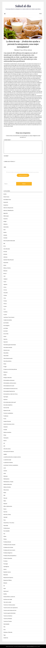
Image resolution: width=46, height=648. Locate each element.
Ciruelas (5, 300)
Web (5, 167)
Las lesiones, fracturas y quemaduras (10, 465)
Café (4, 276)
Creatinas (5, 311)
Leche (4, 467)
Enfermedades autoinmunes (8, 380)
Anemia (4, 232)
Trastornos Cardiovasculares (9, 604)
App (4, 243)
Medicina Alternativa (7, 484)
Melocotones (6, 489)
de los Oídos (5, 333)
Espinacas (5, 399)
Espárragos (5, 396)
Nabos (4, 500)
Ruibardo (5, 582)
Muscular (5, 498)
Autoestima (5, 262)
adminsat (30, 50)
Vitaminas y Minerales (7, 632)
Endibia (4, 374)
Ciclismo (5, 295)
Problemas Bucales (7, 541)
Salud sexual (5, 591)
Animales (5, 235)
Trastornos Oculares (7, 621)
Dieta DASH (5, 355)
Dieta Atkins (5, 352)
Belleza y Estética (7, 267)
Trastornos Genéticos (7, 615)
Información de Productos (8, 451)
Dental (4, 336)
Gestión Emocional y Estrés (8, 424)
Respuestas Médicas (7, 580)
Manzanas (5, 476)
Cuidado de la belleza (7, 320)
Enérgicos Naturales (7, 377)
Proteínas (5, 561)
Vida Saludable (6, 624)
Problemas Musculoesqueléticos (9, 555)
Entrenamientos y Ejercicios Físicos (10, 394)
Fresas (4, 418)
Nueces (4, 509)
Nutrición (5, 511)
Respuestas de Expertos (8, 577)
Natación (5, 503)
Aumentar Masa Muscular (8, 259)
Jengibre (5, 454)
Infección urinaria (6, 448)
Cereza (4, 287)
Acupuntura (5, 205)
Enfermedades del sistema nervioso (10, 388)
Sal (4, 585)
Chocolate (5, 292)
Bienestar (5, 270)
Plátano (5, 539)
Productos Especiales (7, 558)
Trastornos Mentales (7, 618)
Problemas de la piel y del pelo (9, 544)
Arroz (4, 246)
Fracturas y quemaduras (8, 413)
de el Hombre (6, 322)
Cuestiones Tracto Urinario (8, 317)
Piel (4, 533)
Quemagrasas (6, 566)
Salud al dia (23, 6)
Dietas (4, 363)
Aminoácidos (6, 226)
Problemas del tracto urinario (9, 550)
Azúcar (4, 265)
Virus (4, 629)
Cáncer (4, 281)
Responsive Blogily (30, 646)
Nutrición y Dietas (7, 514)
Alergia (4, 221)
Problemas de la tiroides (8, 547)
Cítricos (5, 303)
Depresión (5, 341)
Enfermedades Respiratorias (9, 391)
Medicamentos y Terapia (8, 481)
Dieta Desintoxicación (7, 358)
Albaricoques (6, 215)
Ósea (4, 520)
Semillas (5, 593)
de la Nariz (5, 331)
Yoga (4, 635)
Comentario (7, 139)
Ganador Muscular (7, 421)
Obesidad (5, 517)
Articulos (5, 254)
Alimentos (5, 224)
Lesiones (5, 470)
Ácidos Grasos (6, 196)
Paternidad (5, 525)
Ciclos (4, 298)
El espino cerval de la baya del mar (10, 369)
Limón (4, 473)
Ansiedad (5, 237)
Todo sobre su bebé (7, 602)
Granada (5, 429)
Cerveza (5, 289)
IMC (4, 446)
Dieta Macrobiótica (7, 361)
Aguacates (5, 213)
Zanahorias (5, 637)
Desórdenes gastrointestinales (9, 344)
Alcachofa (5, 218)
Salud (4, 588)
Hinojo (4, 435)
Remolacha (5, 574)
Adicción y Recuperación (8, 207)
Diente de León (6, 350)
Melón (4, 492)
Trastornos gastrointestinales (9, 613)
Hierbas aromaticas (7, 432)
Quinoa (4, 569)
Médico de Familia (7, 487)
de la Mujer (5, 328)
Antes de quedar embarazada (9, 240)
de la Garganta (6, 325)
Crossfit (5, 314)
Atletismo (5, 257)
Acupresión (5, 202)
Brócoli (4, 273)
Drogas (5, 366)
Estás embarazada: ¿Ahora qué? (9, 402)
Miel (4, 495)
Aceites (4, 194)
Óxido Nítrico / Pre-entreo (8, 522)
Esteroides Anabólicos (7, 404)
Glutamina (5, 426)
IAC (4, 443)
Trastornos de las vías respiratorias (10, 607)
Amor (4, 229)
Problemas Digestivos (7, 552)
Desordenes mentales (7, 347)
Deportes (5, 339)
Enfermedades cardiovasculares (9, 383)
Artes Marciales (6, 248)
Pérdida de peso (6, 528)
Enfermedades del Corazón (8, 385)
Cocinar (5, 306)
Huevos (5, 440)
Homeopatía (5, 437)
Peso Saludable (6, 530)
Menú (40, 13)
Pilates (4, 536)
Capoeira (5, 284)
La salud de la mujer (7, 459)
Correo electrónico (9, 161)
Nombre (6, 155)
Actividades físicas (7, 199)
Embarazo (5, 372)
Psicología (5, 563)
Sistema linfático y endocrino (9, 596)
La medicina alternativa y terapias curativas (12, 456)
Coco (4, 309)
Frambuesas (5, 415)
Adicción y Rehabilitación (8, 210)
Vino (4, 626)
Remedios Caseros (7, 572)
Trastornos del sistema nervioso (9, 610)
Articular (5, 251)
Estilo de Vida (6, 407)
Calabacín (5, 278)
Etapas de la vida (6, 410)
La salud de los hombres (8, 462)
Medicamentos (6, 478)
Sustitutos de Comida (7, 599)
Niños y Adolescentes (7, 506)
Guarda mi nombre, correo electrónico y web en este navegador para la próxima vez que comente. (23, 172)
